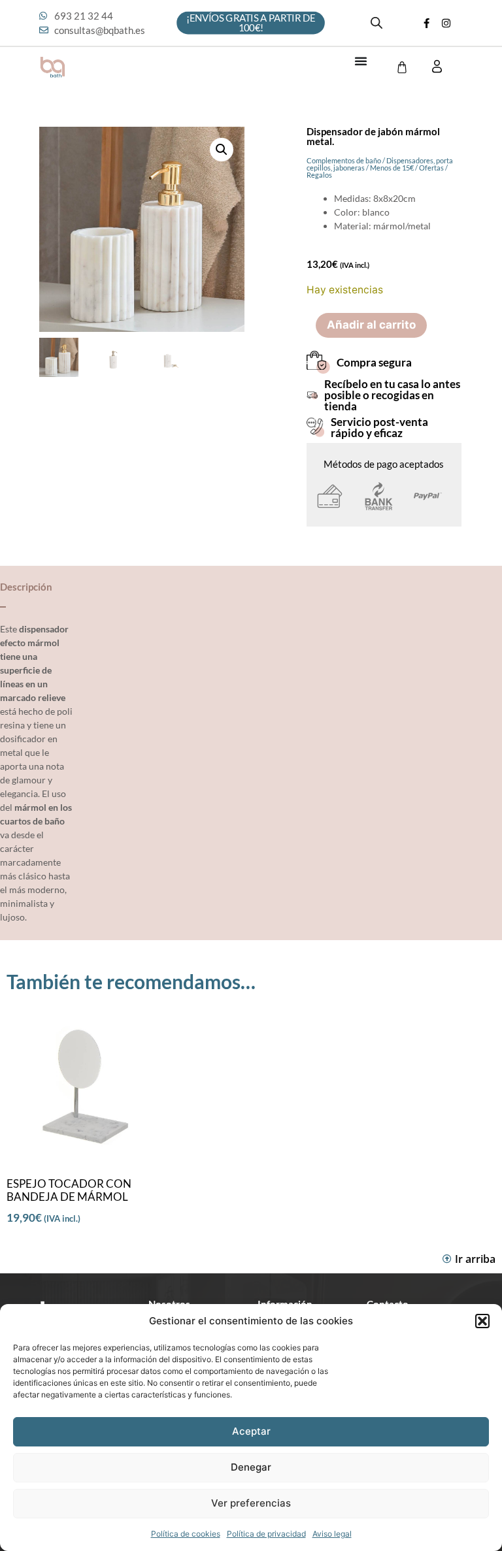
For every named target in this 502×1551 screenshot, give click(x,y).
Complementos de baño (344, 160)
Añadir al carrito (371, 324)
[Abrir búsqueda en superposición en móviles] (376, 23)
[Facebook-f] (427, 23)
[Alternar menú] (360, 60)
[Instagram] (446, 23)
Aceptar (251, 1431)
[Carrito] (402, 67)
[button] (482, 1321)
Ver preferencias (251, 1503)
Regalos (319, 175)
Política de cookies (185, 1534)
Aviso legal (332, 1534)
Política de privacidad (266, 1534)
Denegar (251, 1467)
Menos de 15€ (392, 167)
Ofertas (431, 167)
